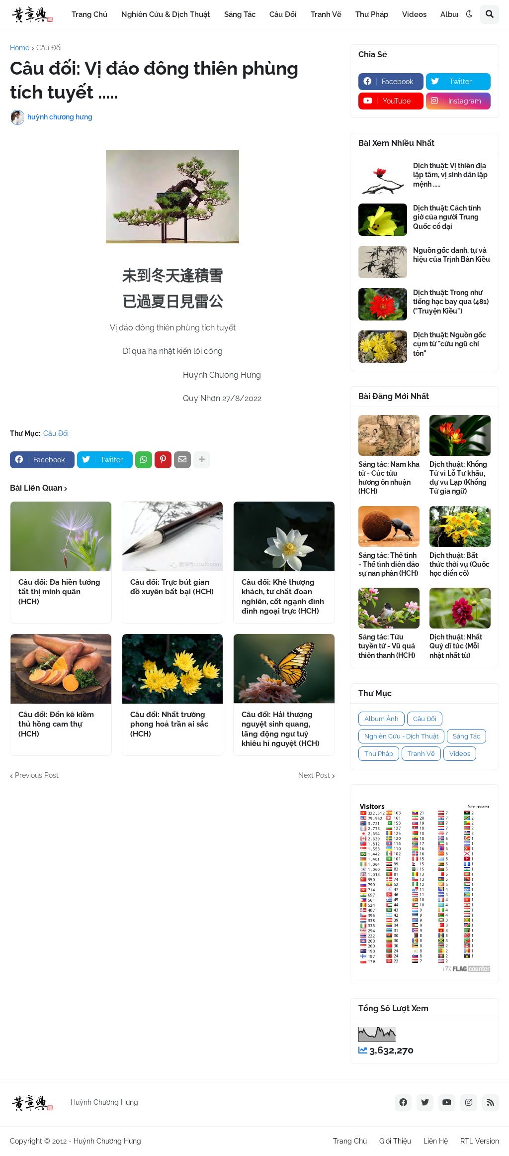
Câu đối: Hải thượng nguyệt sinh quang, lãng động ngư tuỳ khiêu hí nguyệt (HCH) (281, 729)
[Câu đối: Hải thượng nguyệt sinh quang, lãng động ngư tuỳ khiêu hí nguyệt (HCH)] (284, 669)
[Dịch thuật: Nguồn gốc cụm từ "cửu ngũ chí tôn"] (382, 346)
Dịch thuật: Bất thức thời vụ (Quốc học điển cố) (459, 564)
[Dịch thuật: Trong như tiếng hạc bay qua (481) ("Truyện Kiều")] (382, 304)
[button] (469, 14)
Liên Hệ (436, 1141)
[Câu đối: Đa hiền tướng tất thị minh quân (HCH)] (60, 536)
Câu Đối (49, 47)
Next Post (314, 775)
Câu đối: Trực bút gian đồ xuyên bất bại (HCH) (172, 587)
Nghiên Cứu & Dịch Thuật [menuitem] (165, 14)
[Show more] (201, 459)
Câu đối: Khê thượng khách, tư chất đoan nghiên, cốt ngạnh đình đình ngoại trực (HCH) (283, 597)
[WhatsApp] (143, 459)
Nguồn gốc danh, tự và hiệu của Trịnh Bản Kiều (451, 254)
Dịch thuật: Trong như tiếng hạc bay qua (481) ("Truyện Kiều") (451, 302)
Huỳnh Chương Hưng (107, 1141)
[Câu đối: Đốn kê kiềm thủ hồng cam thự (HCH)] (60, 669)
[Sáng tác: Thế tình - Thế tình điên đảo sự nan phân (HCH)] (389, 526)
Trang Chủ (350, 1141)
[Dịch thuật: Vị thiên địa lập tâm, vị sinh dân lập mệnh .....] (382, 177)
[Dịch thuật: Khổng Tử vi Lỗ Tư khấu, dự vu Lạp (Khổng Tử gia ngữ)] (460, 435)
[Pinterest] (163, 459)
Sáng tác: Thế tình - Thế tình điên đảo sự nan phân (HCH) (388, 564)
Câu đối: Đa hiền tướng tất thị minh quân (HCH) (59, 592)
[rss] (490, 1102)
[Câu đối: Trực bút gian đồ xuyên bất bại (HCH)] (172, 536)
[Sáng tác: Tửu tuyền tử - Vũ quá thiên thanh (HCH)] (389, 608)
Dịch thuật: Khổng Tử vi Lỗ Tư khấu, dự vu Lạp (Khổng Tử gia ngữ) (458, 478)
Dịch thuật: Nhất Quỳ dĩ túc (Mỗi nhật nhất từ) (455, 646)
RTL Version (479, 1141)
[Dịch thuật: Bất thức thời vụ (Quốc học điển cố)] (460, 526)
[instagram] (468, 1102)
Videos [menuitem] (414, 14)
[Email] (182, 459)
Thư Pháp (378, 753)
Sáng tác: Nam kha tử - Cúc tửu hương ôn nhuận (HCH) (389, 478)
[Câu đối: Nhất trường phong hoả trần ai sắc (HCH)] (172, 669)
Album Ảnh (381, 719)
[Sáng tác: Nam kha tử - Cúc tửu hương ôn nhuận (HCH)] (389, 435)
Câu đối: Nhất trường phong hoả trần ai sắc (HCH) (169, 724)
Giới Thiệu (395, 1141)
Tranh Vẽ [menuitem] (326, 14)
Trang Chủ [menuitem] (89, 14)
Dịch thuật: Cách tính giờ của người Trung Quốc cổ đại (447, 217)
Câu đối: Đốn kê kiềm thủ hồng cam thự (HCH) (56, 724)
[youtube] (446, 1102)
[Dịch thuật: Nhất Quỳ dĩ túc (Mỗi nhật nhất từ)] (460, 608)
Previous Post (37, 775)
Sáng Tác (466, 736)
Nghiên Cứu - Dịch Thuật (401, 736)
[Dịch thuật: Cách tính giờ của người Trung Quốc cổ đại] (382, 220)
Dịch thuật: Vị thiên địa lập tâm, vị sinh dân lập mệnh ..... (450, 175)
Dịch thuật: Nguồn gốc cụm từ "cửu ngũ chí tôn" (449, 344)
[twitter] (425, 1102)
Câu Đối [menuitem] (283, 14)
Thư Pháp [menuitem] (371, 14)
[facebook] (403, 1102)
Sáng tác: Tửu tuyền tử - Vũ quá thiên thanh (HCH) (386, 646)
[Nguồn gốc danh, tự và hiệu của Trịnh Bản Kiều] (382, 262)
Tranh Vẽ (421, 753)
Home (19, 47)
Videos (459, 753)
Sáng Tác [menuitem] (239, 14)
